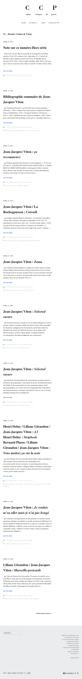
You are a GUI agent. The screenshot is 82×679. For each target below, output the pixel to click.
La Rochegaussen (23, 240)
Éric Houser (19, 484)
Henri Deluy (28, 484)
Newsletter (69, 673)
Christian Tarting (10, 405)
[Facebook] (75, 673)
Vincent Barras (34, 599)
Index (43, 23)
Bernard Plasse (10, 484)
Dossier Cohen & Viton (25, 75)
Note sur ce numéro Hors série (25, 47)
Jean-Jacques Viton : (20, 154)
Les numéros (33, 23)
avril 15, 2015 (8, 90)
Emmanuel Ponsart (20, 130)
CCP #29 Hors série (11, 75)
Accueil (23, 23)
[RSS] (78, 673)
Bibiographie (9, 130)
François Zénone (10, 348)
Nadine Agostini (23, 185)
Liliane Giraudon (23, 599)
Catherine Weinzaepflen (12, 290)
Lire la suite (7, 71)
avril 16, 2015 (8, 42)
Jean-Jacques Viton (34, 130)
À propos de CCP (53, 23)
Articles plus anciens (43, 613)
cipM (28, 673)
